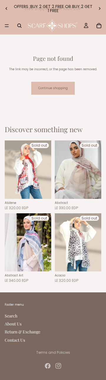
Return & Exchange (22, 332)
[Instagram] (58, 365)
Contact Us (15, 340)
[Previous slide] (6, 8)
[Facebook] (47, 365)
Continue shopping (53, 88)
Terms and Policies (53, 352)
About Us (13, 324)
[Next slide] (99, 8)
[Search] (19, 25)
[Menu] (7, 25)
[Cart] (98, 25)
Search (11, 316)
